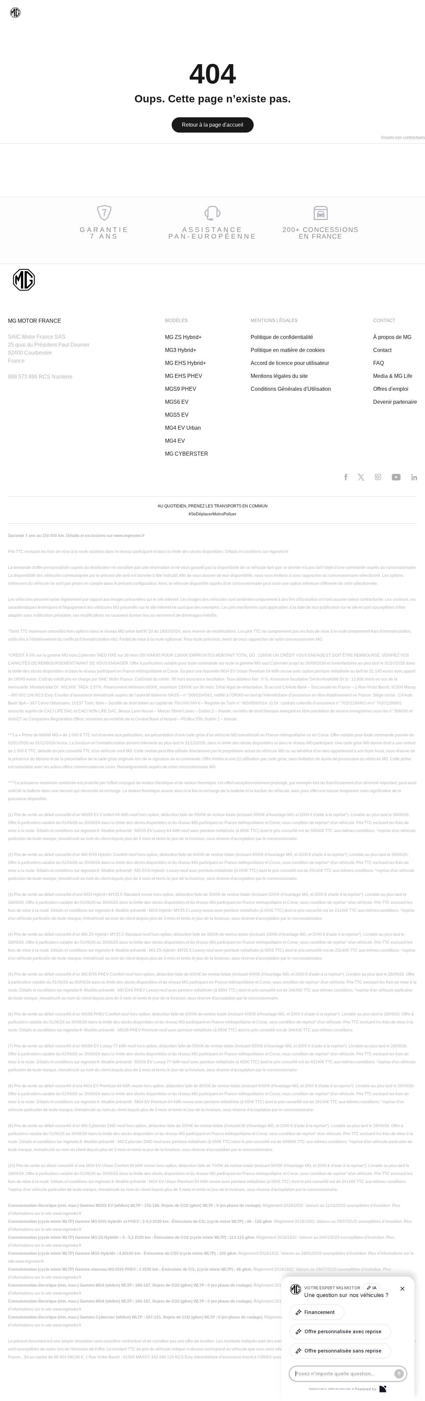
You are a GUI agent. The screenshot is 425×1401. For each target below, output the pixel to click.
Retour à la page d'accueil (212, 125)
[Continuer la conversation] (399, 1373)
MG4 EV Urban (183, 428)
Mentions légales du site (279, 376)
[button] (317, 1312)
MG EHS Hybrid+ (185, 363)
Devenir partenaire (395, 402)
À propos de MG (392, 337)
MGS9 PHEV (180, 389)
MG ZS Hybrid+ (183, 337)
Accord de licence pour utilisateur (290, 363)
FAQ (378, 363)
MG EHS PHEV (183, 376)
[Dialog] (383, 1389)
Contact (382, 350)
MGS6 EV (177, 402)
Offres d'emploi (390, 389)
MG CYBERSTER (186, 454)
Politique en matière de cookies (288, 350)
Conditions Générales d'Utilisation (291, 389)
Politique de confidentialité (282, 337)
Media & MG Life (392, 376)
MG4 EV (175, 441)
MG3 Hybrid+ (180, 350)
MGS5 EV (177, 415)
